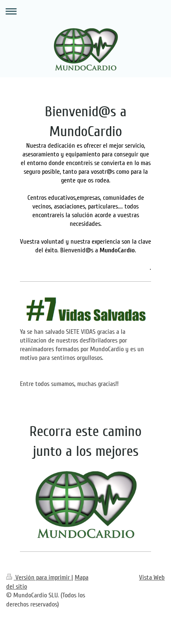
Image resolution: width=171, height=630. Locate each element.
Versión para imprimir (42, 577)
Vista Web (152, 577)
